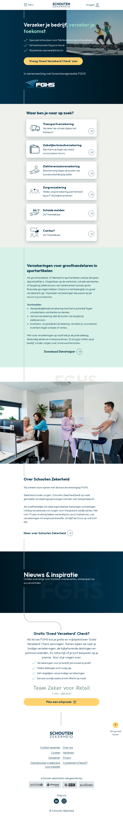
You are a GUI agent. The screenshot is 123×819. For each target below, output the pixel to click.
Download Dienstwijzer (59, 351)
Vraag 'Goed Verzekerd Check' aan (53, 61)
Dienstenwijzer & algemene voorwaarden (45, 764)
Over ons (68, 747)
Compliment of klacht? (75, 762)
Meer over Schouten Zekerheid (45, 533)
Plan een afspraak (59, 702)
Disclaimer (54, 757)
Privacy (67, 757)
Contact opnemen (50, 747)
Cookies (55, 752)
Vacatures (68, 752)
